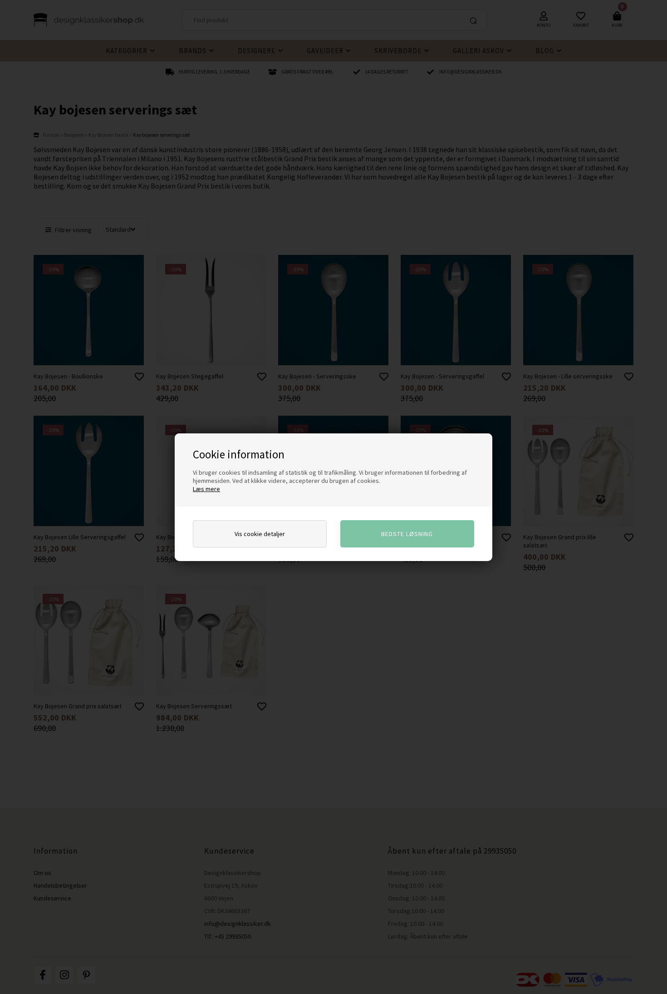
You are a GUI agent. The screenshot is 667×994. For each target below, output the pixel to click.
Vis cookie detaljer (260, 534)
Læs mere (206, 489)
